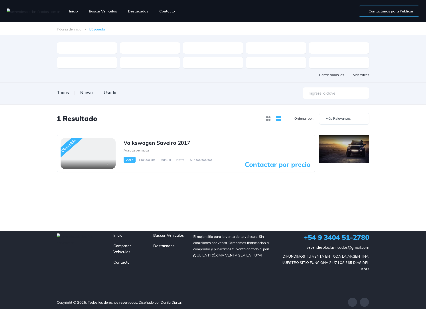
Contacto (167, 11)
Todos (63, 92)
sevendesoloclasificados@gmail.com (338, 247)
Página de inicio (69, 29)
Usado (110, 92)
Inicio (73, 11)
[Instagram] (364, 302)
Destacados (138, 11)
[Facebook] (352, 302)
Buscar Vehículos (103, 11)
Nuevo (86, 92)
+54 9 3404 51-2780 (336, 237)
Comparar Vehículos (122, 248)
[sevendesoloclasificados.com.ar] (33, 11)
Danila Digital (171, 302)
